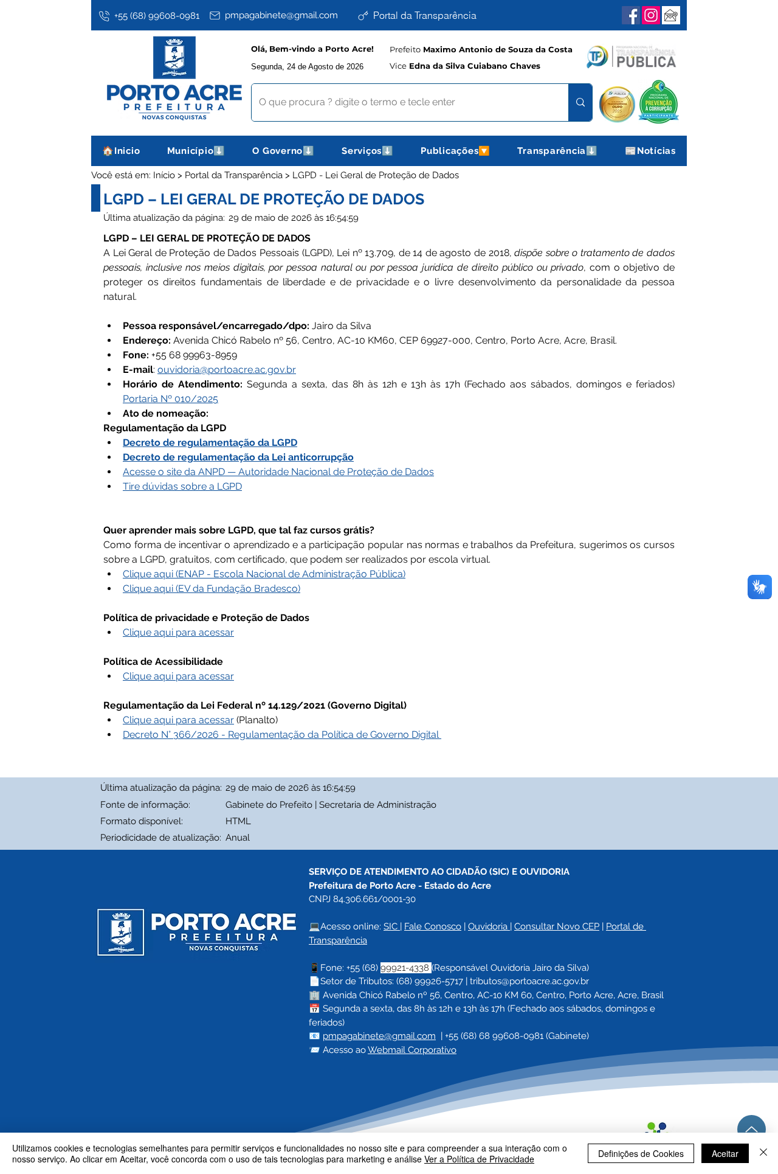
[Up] (751, 1129)
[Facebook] (631, 15)
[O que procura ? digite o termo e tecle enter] (580, 102)
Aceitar (725, 1153)
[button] (196, 151)
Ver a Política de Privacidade (479, 1159)
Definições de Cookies (641, 1153)
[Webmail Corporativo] (671, 15)
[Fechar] (763, 1153)
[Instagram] (651, 15)
